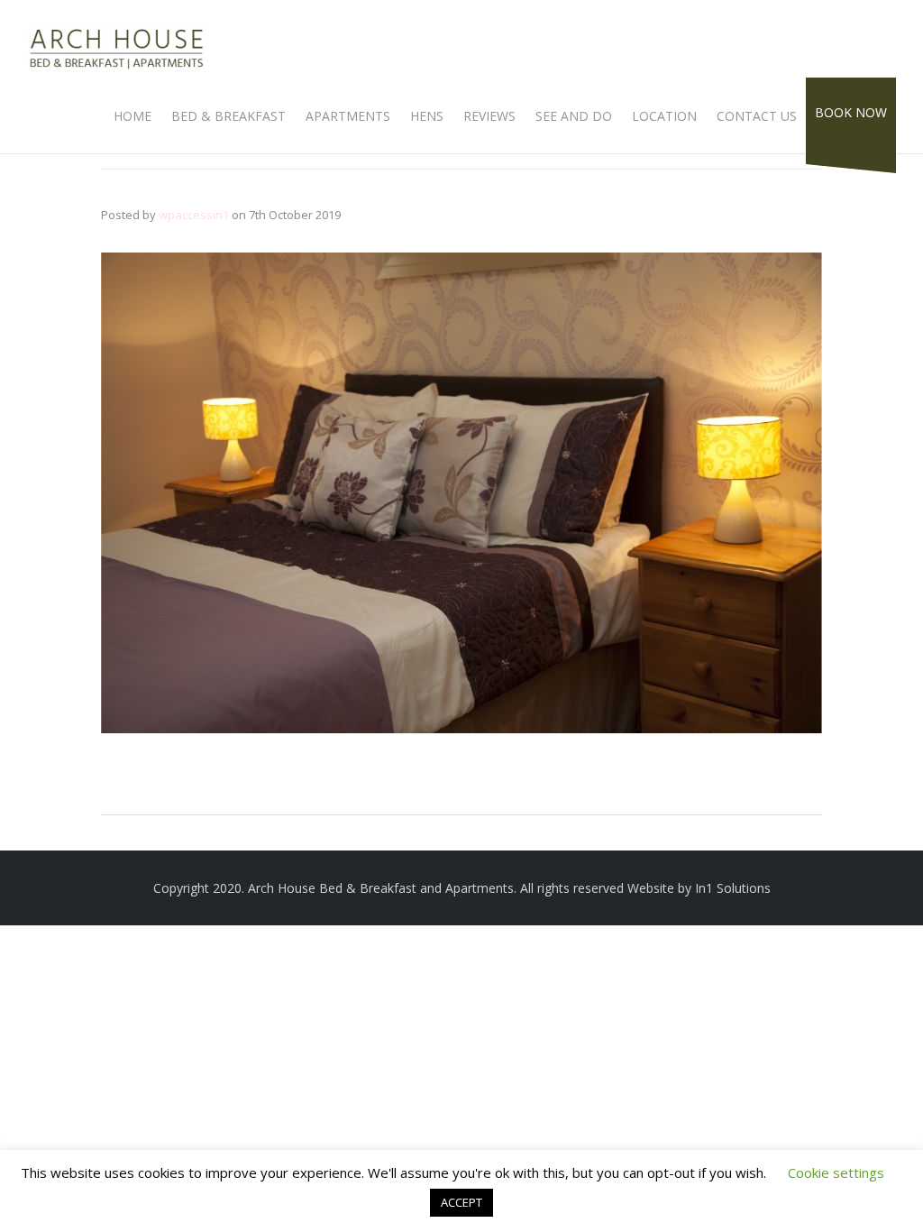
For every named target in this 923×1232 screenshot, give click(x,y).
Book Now (851, 112)
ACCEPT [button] (461, 1202)
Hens (426, 115)
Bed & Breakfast (228, 115)
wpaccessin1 (194, 215)
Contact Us (757, 115)
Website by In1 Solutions (699, 887)
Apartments (348, 115)
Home (132, 115)
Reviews (489, 115)
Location (664, 115)
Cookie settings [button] (836, 1172)
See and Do (573, 115)
